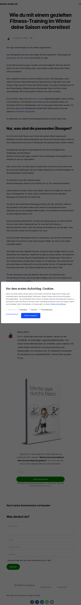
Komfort (34, 310)
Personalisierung (46, 310)
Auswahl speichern (12, 314)
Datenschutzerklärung (58, 304)
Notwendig (12, 310)
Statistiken (23, 310)
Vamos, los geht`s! (30, 315)
